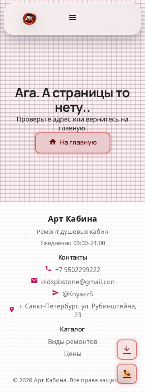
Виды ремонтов (72, 341)
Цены (72, 353)
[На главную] (29, 19)
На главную (73, 142)
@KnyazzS (77, 293)
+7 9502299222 (77, 269)
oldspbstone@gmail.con (78, 281)
